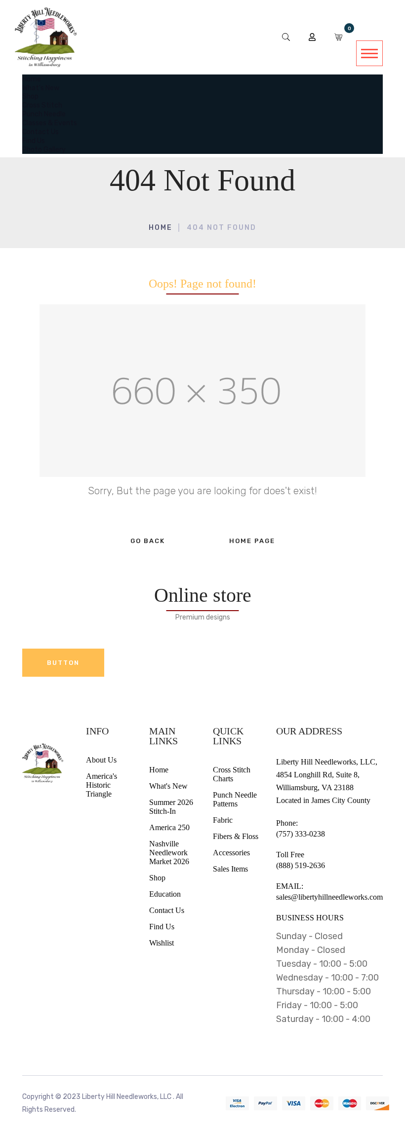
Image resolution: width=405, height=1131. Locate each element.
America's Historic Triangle (101, 785)
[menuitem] (31, 78)
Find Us (161, 926)
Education (165, 894)
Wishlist (161, 943)
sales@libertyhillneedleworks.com (329, 897)
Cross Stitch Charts (231, 774)
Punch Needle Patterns (235, 799)
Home (160, 227)
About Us (101, 760)
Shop (157, 878)
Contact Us (166, 910)
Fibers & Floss (235, 836)
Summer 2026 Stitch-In (171, 806)
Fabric (223, 820)
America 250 (169, 827)
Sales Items (230, 869)
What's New (168, 786)
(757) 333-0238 (300, 834)
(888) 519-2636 (300, 865)
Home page (252, 541)
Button (63, 662)
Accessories (231, 852)
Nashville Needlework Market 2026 (169, 852)
